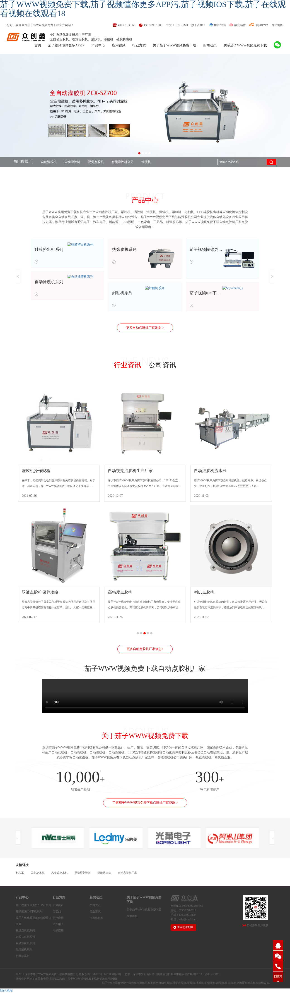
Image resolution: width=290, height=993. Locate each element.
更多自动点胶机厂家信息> (145, 649)
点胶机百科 (96, 917)
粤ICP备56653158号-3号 (107, 974)
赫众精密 (240, 25)
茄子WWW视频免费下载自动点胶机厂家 (126, 982)
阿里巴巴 (262, 25)
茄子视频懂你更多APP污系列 (33, 905)
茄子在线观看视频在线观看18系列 (33, 921)
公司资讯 (162, 365)
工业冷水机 (37, 872)
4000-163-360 (126, 25)
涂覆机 (133, 162)
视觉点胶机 (83, 162)
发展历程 (132, 916)
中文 (169, 25)
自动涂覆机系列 (25, 943)
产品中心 (98, 45)
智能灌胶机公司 (110, 162)
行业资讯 (127, 365)
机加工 (20, 872)
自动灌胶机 (60, 162)
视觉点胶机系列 (25, 930)
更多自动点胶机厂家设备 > (145, 327)
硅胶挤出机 (104, 872)
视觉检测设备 (82, 872)
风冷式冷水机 (59, 872)
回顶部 (278, 976)
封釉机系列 (22, 955)
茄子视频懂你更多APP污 (66, 45)
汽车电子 (58, 924)
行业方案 (139, 45)
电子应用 (58, 930)
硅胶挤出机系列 (25, 936)
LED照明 (58, 905)
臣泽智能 (220, 25)
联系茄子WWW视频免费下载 (245, 45)
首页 (37, 45)
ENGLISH (182, 25)
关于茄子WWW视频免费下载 (174, 45)
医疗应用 (58, 917)
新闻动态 (210, 45)
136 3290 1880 (153, 25)
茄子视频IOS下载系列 (29, 911)
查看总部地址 (185, 927)
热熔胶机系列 (24, 949)
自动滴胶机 (36, 162)
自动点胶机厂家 (127, 872)
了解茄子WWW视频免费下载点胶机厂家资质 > (145, 802)
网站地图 (277, 25)
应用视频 (119, 45)
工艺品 (57, 911)
